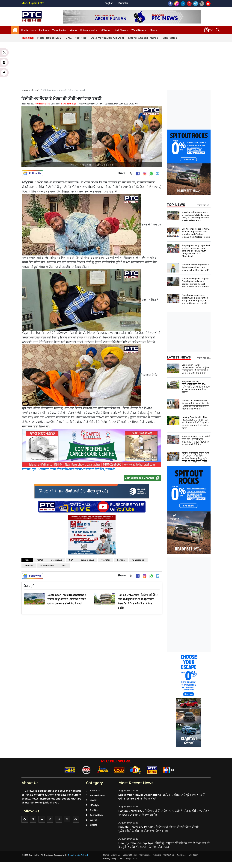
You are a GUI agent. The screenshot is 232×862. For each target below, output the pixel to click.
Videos (73, 30)
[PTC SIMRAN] (152, 769)
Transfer (105, 560)
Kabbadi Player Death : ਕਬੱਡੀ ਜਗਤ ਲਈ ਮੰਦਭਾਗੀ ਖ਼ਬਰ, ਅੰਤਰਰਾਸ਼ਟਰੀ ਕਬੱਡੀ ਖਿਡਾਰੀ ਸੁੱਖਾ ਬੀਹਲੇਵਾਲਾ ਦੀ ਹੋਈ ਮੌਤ (196, 440)
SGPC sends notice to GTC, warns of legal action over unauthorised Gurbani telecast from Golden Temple (196, 233)
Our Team (193, 855)
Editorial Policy (130, 855)
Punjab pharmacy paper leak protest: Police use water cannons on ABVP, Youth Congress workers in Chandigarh (196, 250)
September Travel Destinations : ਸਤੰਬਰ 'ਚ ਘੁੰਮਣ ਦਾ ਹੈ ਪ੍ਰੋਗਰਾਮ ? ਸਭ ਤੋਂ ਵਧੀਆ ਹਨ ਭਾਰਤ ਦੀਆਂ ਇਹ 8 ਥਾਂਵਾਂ (195, 369)
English (108, 3)
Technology (96, 815)
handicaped (138, 560)
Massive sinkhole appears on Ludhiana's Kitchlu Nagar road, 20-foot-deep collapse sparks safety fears (196, 216)
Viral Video (169, 37)
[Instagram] (144, 173)
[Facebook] (137, 173)
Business (95, 790)
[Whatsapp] (151, 173)
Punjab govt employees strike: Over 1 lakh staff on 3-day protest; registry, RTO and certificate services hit (195, 299)
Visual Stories (59, 30)
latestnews (56, 560)
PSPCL (40, 560)
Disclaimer (181, 855)
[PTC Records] (86, 769)
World (93, 819)
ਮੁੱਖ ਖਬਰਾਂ (35, 90)
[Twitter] (131, 174)
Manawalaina (47, 565)
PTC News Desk (42, 104)
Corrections (145, 855)
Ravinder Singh (68, 104)
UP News (105, 30)
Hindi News (120, 30)
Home (24, 90)
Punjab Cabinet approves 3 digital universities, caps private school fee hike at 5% (196, 267)
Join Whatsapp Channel (139, 478)
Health (93, 800)
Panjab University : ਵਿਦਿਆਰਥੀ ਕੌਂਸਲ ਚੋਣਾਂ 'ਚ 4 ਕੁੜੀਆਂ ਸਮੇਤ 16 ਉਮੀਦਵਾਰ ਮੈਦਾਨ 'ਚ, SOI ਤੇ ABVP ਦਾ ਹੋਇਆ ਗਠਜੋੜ (196, 386)
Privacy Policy (109, 858)
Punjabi (123, 3)
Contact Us (168, 855)
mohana (29, 565)
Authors (157, 855)
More (152, 30)
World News (137, 30)
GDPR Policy (125, 858)
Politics (43, 30)
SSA (71, 560)
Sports (93, 824)
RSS (135, 858)
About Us (115, 855)
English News (28, 30)
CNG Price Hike (76, 37)
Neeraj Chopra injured (143, 37)
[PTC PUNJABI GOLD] (119, 769)
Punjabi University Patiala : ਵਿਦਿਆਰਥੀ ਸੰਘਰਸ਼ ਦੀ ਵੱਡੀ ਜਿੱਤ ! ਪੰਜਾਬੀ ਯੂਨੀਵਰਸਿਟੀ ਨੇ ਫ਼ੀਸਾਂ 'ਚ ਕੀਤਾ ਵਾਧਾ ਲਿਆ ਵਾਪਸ (195, 404)
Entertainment (87, 30)
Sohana (121, 560)
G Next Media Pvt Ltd (78, 855)
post (64, 565)
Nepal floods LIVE (49, 37)
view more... (204, 205)
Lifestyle (94, 805)
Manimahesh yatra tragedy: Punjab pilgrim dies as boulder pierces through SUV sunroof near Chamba (195, 282)
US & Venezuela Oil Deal (107, 37)
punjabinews (87, 560)
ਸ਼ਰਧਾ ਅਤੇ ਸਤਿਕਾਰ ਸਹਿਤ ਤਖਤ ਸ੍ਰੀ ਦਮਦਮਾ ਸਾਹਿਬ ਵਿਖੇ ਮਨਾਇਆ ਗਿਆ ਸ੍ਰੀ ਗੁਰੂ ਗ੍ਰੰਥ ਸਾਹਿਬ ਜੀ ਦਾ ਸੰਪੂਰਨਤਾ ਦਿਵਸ (195, 457)
